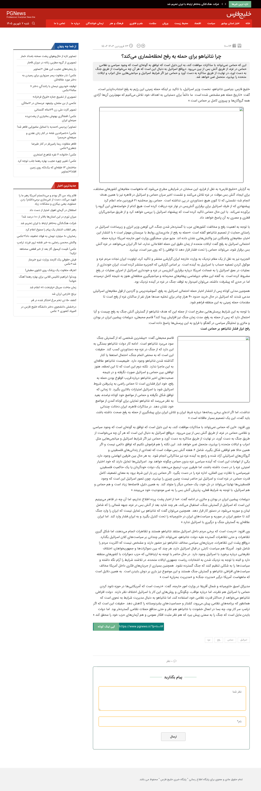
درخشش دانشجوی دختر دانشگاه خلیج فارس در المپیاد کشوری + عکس (48, 309)
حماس (230, 640)
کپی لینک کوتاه (106, 627)
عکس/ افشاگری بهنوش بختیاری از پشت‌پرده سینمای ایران (50, 118)
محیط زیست (181, 23)
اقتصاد (197, 23)
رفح (218, 640)
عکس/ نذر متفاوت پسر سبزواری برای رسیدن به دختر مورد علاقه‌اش (49, 77)
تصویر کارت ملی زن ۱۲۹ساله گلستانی (55, 109)
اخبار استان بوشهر (230, 23)
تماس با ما (59, 23)
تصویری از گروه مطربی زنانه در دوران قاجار (51, 62)
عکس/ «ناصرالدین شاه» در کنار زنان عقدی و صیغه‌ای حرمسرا (51, 135)
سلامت (152, 23)
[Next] (225, 4)
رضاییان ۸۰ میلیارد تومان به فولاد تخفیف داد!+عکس (46, 236)
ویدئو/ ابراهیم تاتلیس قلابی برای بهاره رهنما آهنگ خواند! (47, 278)
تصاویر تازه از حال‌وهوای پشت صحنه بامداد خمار (48, 56)
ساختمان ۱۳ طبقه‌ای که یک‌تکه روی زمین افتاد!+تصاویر (53, 169)
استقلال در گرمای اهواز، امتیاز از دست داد (53, 210)
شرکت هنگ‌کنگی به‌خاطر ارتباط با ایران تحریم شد (193, 4)
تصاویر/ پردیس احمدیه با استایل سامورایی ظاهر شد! (46, 127)
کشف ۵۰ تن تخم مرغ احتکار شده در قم (53, 300)
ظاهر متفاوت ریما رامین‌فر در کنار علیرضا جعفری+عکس (54, 146)
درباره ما (75, 23)
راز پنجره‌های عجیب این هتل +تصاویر (54, 69)
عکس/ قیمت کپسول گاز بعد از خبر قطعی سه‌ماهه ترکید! (48, 251)
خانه (248, 23)
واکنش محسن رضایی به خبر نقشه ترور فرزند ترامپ (46, 242)
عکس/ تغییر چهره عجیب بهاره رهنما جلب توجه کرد (47, 161)
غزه (209, 640)
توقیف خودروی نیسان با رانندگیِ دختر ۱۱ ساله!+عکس (53, 88)
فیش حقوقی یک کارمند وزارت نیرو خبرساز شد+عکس (52, 261)
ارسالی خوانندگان (95, 23)
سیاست (211, 23)
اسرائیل (243, 640)
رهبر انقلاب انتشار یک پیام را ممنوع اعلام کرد (50, 229)
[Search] (33, 24)
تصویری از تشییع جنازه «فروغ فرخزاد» (54, 97)
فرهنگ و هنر (116, 23)
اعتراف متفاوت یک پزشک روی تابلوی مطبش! (50, 270)
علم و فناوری (136, 23)
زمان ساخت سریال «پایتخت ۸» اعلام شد (53, 287)
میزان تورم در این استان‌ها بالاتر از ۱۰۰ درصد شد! (49, 216)
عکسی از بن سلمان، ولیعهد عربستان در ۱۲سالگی (48, 103)
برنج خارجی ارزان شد (64, 294)
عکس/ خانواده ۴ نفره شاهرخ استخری (54, 154)
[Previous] (222, 4)
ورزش (165, 23)
